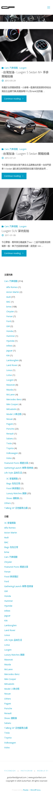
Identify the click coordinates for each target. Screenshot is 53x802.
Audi (8, 296)
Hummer (10, 336)
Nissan (9, 419)
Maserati (10, 384)
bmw (8, 306)
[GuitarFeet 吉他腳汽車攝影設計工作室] (8, 7)
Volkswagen (12, 453)
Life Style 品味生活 (13, 472)
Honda (9, 331)
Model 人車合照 (13, 414)
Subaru (9, 438)
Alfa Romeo (12, 287)
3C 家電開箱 (12, 478)
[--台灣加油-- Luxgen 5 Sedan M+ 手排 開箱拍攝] (26, 45)
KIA (8, 355)
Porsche (10, 428)
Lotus (9, 375)
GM (8, 326)
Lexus (9, 370)
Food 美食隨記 (13, 488)
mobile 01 (43, 771)
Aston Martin (12, 292)
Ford (8, 321)
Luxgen (22, 67)
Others (7, 503)
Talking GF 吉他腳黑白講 (16, 508)
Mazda (9, 389)
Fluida (25, 790)
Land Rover (11, 365)
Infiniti (9, 345)
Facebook (10, 771)
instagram (27, 771)
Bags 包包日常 (13, 483)
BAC (8, 301)
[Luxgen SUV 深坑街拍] (26, 204)
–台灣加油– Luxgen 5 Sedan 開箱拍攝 (25, 154)
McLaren (10, 394)
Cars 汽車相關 (11, 67)
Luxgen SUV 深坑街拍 (15, 231)
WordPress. (35, 790)
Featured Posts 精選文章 (16, 463)
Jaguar (9, 350)
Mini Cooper (12, 404)
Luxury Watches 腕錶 (16, 493)
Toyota (10, 448)
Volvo (9, 458)
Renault (10, 433)
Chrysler (10, 311)
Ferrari (9, 316)
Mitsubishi (11, 409)
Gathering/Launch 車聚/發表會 (18, 467)
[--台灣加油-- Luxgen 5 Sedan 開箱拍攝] (26, 126)
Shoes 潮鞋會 (12, 498)
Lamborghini (12, 360)
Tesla (9, 443)
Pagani (9, 423)
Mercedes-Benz (13, 399)
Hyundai (10, 340)
